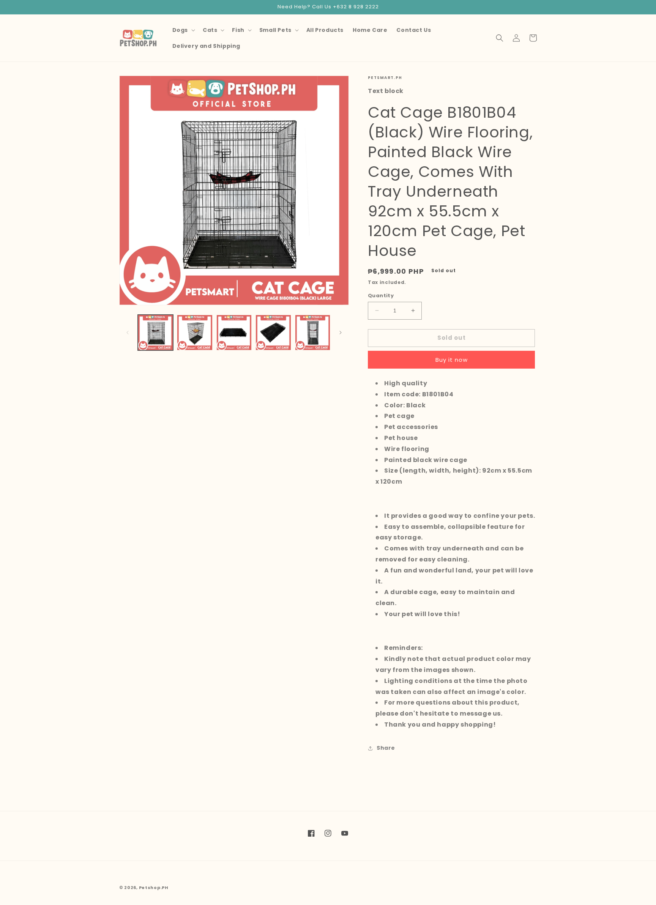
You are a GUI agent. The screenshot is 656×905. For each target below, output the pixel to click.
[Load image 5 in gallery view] (312, 332)
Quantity (381, 295)
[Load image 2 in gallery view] (194, 332)
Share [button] (386, 748)
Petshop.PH (154, 888)
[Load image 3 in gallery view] (234, 332)
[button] (183, 30)
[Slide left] (127, 332)
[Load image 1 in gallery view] (155, 332)
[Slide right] (340, 332)
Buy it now (451, 360)
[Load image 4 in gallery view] (273, 332)
